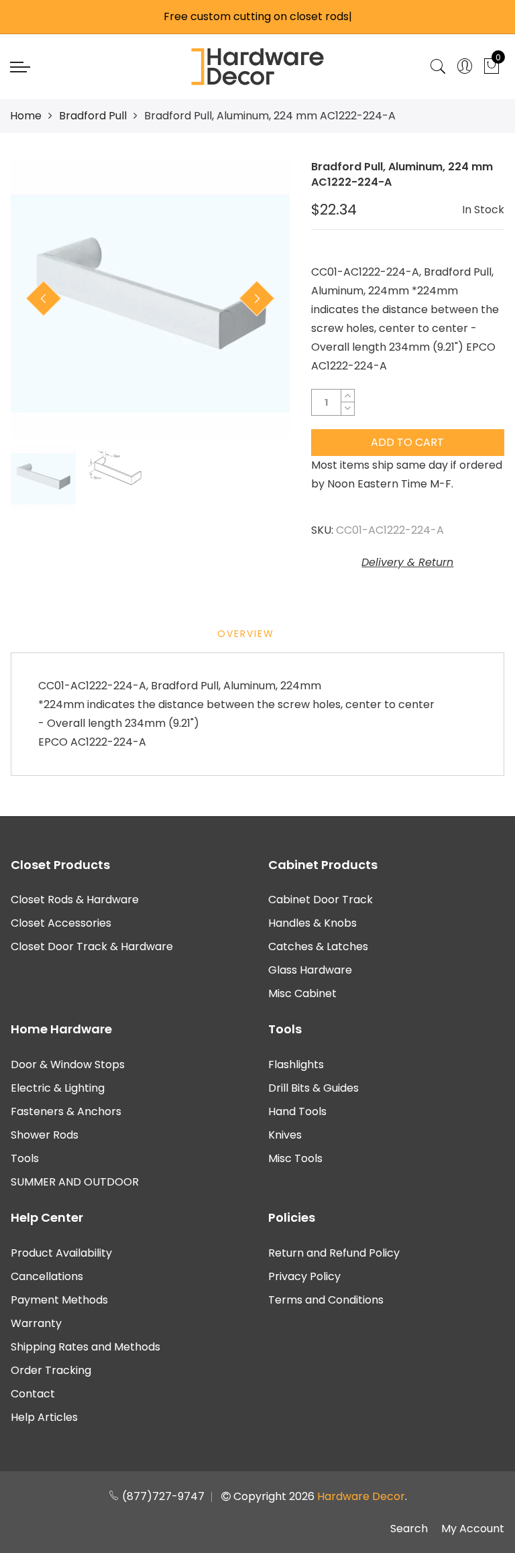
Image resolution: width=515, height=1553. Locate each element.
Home (26, 115)
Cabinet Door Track (320, 899)
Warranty (36, 1323)
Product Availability (61, 1253)
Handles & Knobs (312, 923)
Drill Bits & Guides (313, 1088)
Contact (33, 1393)
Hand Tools (297, 1111)
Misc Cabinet (302, 993)
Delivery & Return (407, 562)
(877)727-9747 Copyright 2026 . (263, 1496)
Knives (285, 1135)
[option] (150, 299)
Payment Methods (59, 1300)
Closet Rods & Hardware (75, 899)
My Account (472, 1528)
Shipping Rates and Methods (85, 1347)
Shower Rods (44, 1135)
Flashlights (296, 1064)
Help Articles (44, 1417)
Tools (25, 1158)
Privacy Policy (304, 1276)
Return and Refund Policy (334, 1253)
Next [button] (257, 298)
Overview (245, 633)
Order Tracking (51, 1370)
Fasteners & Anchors (66, 1111)
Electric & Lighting (58, 1088)
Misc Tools (295, 1158)
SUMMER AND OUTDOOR (75, 1182)
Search (409, 1528)
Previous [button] (43, 298)
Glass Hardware (310, 970)
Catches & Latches (318, 946)
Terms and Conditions (326, 1300)
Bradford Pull (93, 115)
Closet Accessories (61, 923)
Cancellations (47, 1276)
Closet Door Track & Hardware (92, 946)
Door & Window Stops (68, 1064)
